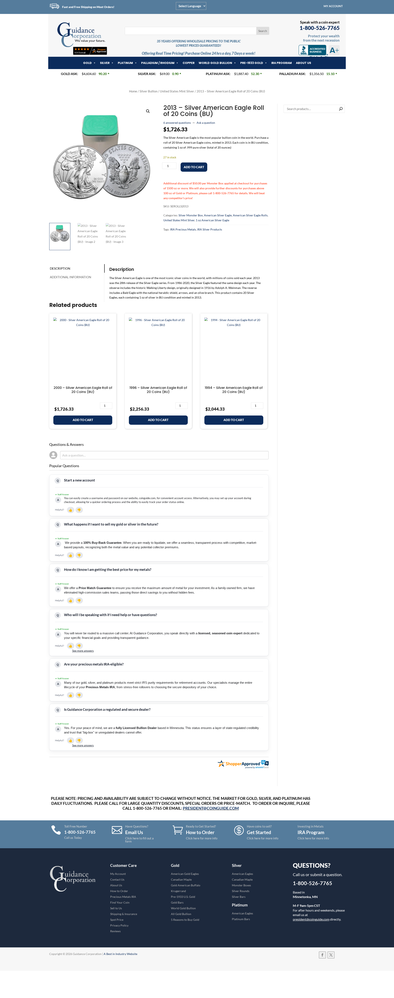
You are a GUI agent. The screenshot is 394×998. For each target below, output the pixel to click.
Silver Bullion (148, 91)
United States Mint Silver (177, 91)
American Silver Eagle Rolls (250, 215)
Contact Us (117, 879)
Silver (105, 63)
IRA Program (281, 63)
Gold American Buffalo (185, 885)
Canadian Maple (181, 879)
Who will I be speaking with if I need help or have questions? (110, 615)
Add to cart (194, 167)
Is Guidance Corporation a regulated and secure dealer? (107, 709)
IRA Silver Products (209, 229)
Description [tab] (60, 268)
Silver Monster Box (191, 215)
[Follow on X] (331, 954)
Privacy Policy (119, 925)
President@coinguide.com (211, 808)
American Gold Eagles (185, 873)
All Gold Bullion (181, 914)
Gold (87, 63)
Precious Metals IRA (123, 896)
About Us (303, 63)
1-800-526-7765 (320, 28)
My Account (333, 6)
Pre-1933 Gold (251, 63)
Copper (189, 63)
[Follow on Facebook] (322, 954)
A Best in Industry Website (120, 954)
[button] (148, 111)
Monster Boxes (241, 885)
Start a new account (79, 480)
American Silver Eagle (218, 215)
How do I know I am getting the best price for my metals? (107, 569)
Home (133, 91)
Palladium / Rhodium (157, 63)
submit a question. (326, 874)
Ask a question (206, 122)
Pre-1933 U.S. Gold (183, 896)
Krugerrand (178, 891)
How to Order (119, 891)
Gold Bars (177, 902)
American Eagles (242, 873)
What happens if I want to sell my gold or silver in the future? (111, 524)
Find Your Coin (119, 902)
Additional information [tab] (70, 277)
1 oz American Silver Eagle (212, 220)
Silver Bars (238, 896)
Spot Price (116, 919)
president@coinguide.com (311, 919)
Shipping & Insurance (123, 914)
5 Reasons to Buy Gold (185, 919)
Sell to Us (116, 908)
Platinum (125, 63)
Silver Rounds (240, 891)
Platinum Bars (241, 919)
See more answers (83, 650)
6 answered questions (177, 122)
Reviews (115, 931)
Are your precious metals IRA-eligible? (94, 664)
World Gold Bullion (215, 63)
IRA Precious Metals (183, 229)
